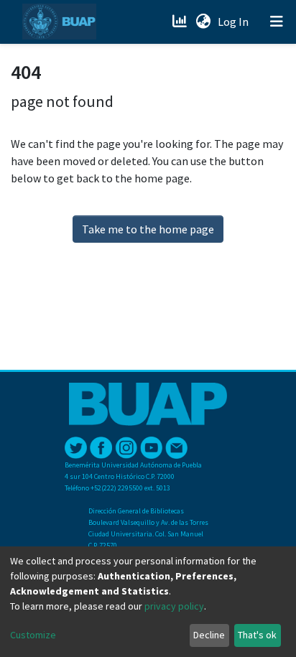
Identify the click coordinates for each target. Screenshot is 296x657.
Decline (209, 634)
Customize (33, 634)
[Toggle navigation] (276, 21)
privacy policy (174, 606)
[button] (203, 21)
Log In (234, 21)
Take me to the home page (148, 229)
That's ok (257, 634)
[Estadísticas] (180, 21)
